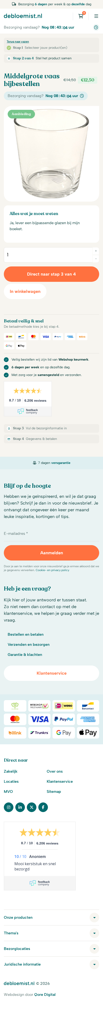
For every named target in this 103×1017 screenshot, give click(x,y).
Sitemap (54, 791)
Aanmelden (51, 552)
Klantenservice (52, 673)
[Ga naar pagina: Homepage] (23, 15)
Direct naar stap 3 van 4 (51, 274)
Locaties (11, 781)
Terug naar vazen (18, 41)
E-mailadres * (16, 533)
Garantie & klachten (25, 654)
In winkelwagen (25, 291)
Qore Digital (45, 994)
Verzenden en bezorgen (29, 644)
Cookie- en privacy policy (52, 570)
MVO (8, 791)
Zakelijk (10, 771)
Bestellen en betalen (26, 634)
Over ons (55, 771)
